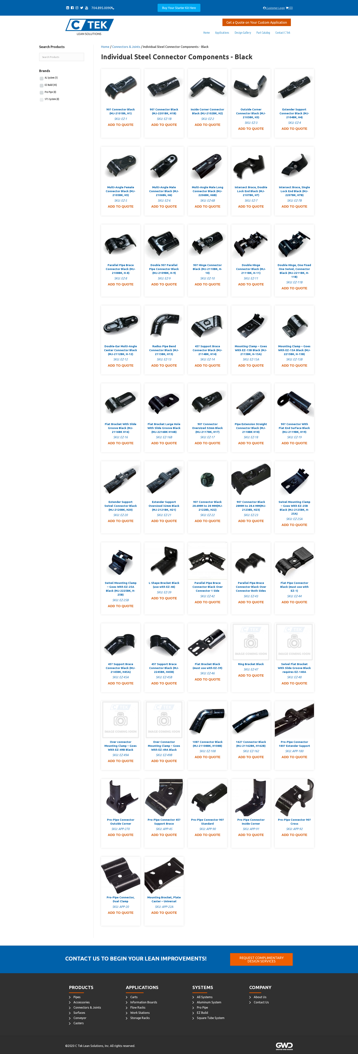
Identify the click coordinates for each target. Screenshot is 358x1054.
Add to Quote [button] (121, 125)
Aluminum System (209, 1002)
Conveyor (79, 1018)
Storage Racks (140, 1018)
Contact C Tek (282, 32)
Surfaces (79, 1012)
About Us (260, 997)
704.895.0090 (101, 8)
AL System (51, 77)
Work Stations (140, 1012)
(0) (290, 7)
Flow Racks (137, 1007)
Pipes (77, 997)
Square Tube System (210, 1018)
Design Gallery (243, 32)
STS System (52, 99)
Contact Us (261, 1002)
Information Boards (143, 1002)
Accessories (81, 1002)
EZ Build (51, 84)
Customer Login (275, 8)
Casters (78, 1023)
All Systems (205, 997)
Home (206, 32)
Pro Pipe (50, 91)
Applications (222, 32)
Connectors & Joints (126, 46)
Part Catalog (263, 32)
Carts (134, 997)
